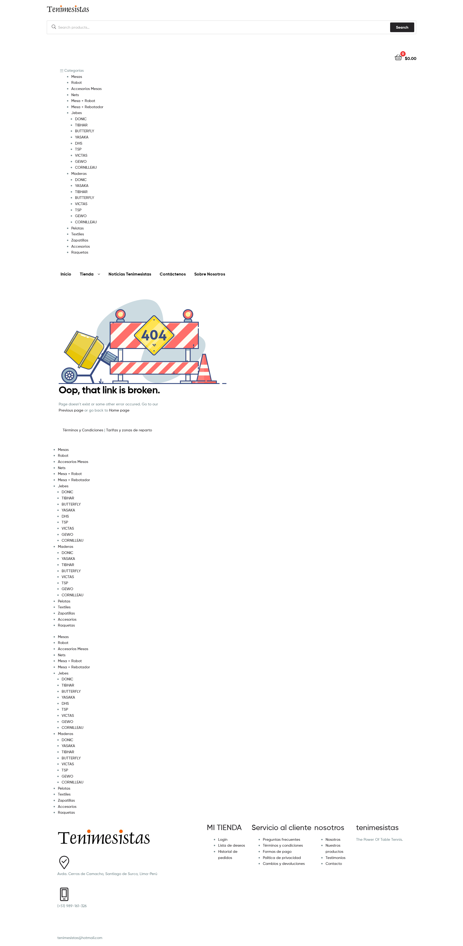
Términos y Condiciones (83, 430)
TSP (65, 522)
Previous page (71, 410)
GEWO (67, 534)
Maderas (65, 546)
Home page (119, 410)
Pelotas (64, 601)
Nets (61, 467)
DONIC (67, 491)
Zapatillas (66, 613)
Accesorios (67, 619)
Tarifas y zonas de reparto (129, 430)
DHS (65, 516)
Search (402, 27)
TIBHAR (68, 498)
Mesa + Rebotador (74, 479)
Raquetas (66, 625)
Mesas (63, 449)
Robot (63, 455)
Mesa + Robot (70, 473)
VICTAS (68, 528)
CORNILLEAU (72, 540)
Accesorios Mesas (73, 461)
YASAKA (68, 510)
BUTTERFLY (71, 504)
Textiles (64, 607)
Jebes (63, 486)
